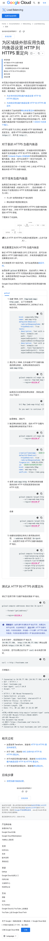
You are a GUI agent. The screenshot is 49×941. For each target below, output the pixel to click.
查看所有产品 (7, 828)
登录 (44, 3)
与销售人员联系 (8, 840)
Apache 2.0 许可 (31, 808)
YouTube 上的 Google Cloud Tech (14, 912)
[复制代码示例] (41, 314)
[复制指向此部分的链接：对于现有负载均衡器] (30, 178)
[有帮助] (20, 31)
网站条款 (27, 921)
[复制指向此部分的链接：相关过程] (15, 738)
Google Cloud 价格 (8, 832)
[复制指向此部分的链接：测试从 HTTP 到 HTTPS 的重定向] (4, 590)
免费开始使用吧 (10, 16)
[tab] (7, 293)
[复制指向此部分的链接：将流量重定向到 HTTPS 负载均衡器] (41, 247)
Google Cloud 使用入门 (10, 875)
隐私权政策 (17, 921)
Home (4, 24)
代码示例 (5, 879)
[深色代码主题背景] (37, 314)
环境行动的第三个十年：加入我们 (15, 925)
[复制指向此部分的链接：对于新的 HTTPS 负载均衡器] (40, 144)
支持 (3, 854)
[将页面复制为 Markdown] (39, 53)
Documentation (14, 24)
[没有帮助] (23, 31)
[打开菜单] (3, 3)
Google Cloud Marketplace (12, 836)
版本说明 (5, 858)
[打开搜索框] (34, 2)
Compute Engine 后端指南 (19, 156)
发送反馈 (8, 36)
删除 (29, 627)
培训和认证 (6, 887)
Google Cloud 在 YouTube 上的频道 (15, 909)
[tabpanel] (24, 437)
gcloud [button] (7, 293)
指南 (6, 27)
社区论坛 (5, 850)
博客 (3, 897)
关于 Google (6, 921)
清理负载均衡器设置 (15, 781)
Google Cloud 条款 (39, 921)
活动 (3, 901)
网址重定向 (38, 766)
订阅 (25, 930)
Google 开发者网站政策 (23, 810)
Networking (27, 24)
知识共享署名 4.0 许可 (38, 805)
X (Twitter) (6, 905)
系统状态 (5, 861)
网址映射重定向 (27, 110)
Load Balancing (15, 9)
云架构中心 (6, 883)
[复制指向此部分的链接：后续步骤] (15, 775)
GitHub (4, 872)
